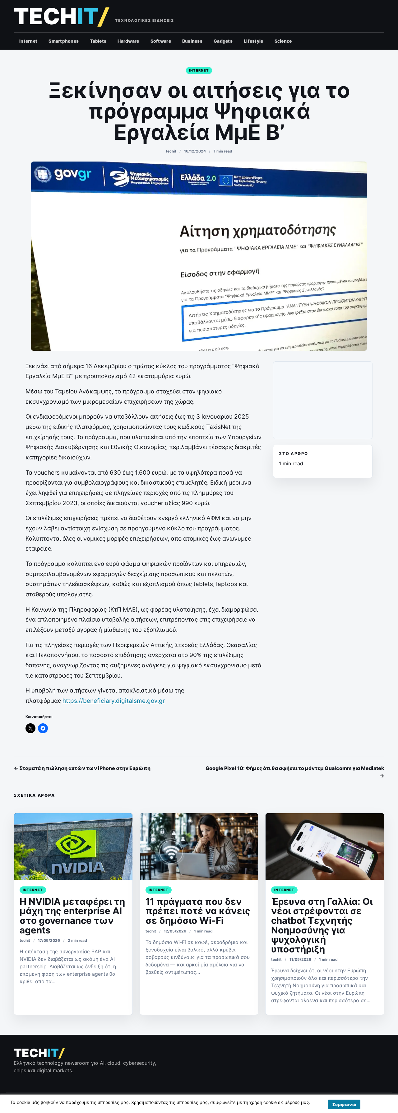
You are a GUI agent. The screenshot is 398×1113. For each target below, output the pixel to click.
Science (283, 41)
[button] (344, 1104)
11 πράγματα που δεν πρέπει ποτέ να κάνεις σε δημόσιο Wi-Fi (198, 911)
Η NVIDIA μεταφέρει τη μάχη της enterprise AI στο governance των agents (72, 916)
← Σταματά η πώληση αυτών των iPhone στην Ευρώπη (82, 768)
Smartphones (64, 41)
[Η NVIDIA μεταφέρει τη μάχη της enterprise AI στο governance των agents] (73, 846)
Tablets (98, 41)
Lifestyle (253, 41)
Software (160, 41)
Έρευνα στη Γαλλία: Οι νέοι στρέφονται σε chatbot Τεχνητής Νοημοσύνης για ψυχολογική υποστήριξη (322, 925)
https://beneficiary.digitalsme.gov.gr (113, 700)
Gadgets (223, 41)
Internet (28, 41)
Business (192, 41)
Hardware (128, 41)
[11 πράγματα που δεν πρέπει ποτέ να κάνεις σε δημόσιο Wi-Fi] (199, 846)
